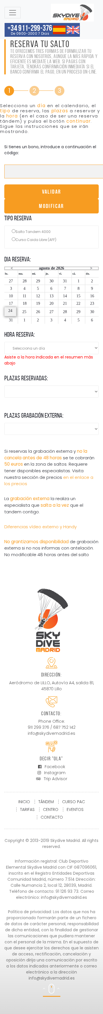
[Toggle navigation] (13, 12)
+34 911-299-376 (29, 29)
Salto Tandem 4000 (33, 231)
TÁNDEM (46, 802)
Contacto (52, 817)
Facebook (55, 767)
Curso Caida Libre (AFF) (35, 239)
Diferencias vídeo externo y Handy (40, 527)
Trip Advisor (55, 779)
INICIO (24, 802)
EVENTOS (75, 809)
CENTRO (50, 809)
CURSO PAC (73, 802)
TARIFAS (27, 809)
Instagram (55, 773)
